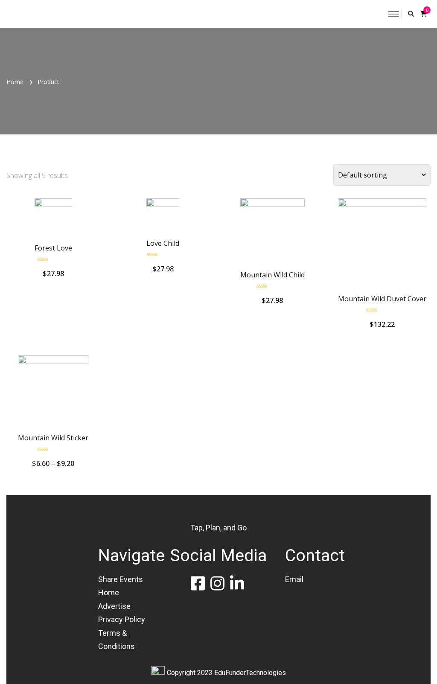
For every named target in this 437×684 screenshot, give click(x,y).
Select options (53, 221)
